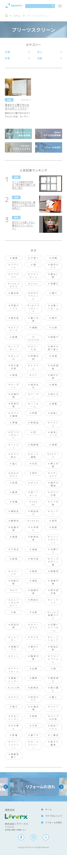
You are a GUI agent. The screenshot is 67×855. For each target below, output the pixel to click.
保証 (35, 580)
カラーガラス (34, 626)
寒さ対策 (55, 465)
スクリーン (55, 708)
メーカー (35, 395)
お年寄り (35, 529)
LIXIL (35, 283)
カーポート (15, 386)
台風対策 (15, 395)
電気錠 (15, 317)
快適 (7, 52)
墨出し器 (55, 275)
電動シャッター (13, 679)
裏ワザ (35, 735)
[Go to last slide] (5, 787)
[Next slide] (61, 787)
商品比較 (55, 648)
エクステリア (14, 329)
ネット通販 (35, 455)
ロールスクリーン (33, 744)
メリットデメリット (53, 539)
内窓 (35, 463)
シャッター (15, 639)
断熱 (15, 558)
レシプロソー (14, 348)
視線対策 (55, 582)
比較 (35, 612)
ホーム (48, 809)
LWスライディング (34, 308)
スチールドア (54, 474)
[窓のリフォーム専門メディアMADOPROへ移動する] (6, 16)
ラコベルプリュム (53, 659)
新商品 (35, 422)
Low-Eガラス (15, 285)
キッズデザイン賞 (53, 561)
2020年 (15, 687)
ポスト (35, 482)
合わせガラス (14, 474)
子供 (35, 725)
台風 (35, 668)
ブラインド (15, 266)
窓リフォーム (34, 494)
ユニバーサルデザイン (13, 602)
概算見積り (15, 756)
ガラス (15, 697)
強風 (15, 336)
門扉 (35, 413)
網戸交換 (55, 376)
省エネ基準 (55, 743)
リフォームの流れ (53, 822)
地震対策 (15, 529)
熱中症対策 (55, 592)
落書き (55, 283)
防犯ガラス (35, 699)
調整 (54, 403)
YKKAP (35, 520)
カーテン (55, 513)
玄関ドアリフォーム (53, 627)
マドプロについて (53, 815)
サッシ (15, 656)
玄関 (54, 257)
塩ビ (15, 463)
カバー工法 (35, 348)
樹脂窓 (55, 571)
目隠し (55, 413)
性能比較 (15, 582)
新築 (35, 716)
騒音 (35, 677)
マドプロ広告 (54, 718)
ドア (35, 375)
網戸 (54, 317)
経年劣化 (35, 386)
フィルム (15, 446)
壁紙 (35, 571)
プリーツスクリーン (13, 744)
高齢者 (35, 444)
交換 (54, 327)
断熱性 (35, 687)
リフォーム (35, 405)
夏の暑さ (55, 689)
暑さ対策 (35, 319)
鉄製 (54, 527)
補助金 (15, 511)
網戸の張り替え (53, 348)
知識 (39, 58)
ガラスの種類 (14, 414)
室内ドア (35, 648)
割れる (55, 394)
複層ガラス (15, 648)
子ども (35, 637)
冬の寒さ (15, 727)
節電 (15, 735)
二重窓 (55, 735)
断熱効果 (35, 538)
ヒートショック (53, 639)
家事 (7, 58)
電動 (35, 327)
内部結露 (55, 367)
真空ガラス (55, 266)
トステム (35, 367)
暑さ (54, 697)
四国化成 (35, 357)
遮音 (15, 375)
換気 (54, 520)
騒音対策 (35, 658)
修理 (54, 355)
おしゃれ (15, 357)
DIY (15, 590)
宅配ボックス (14, 307)
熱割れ (35, 599)
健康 (15, 257)
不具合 (15, 549)
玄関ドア (55, 551)
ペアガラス (15, 275)
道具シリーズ (54, 434)
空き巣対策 (15, 367)
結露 (35, 549)
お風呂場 (35, 708)
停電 (15, 422)
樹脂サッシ (55, 338)
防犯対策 (15, 626)
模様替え (55, 679)
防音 (15, 482)
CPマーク (54, 455)
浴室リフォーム (53, 307)
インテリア (55, 601)
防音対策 (15, 405)
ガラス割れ (15, 455)
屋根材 (15, 520)
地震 (15, 501)
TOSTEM (33, 339)
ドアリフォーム (13, 670)
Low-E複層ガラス (53, 615)
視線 (54, 444)
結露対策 (35, 592)
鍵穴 (54, 293)
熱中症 (35, 558)
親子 (15, 706)
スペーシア (15, 573)
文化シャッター (13, 718)
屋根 (15, 492)
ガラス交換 (55, 494)
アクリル (55, 424)
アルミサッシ (34, 275)
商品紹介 (35, 513)
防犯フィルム (54, 727)
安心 (39, 52)
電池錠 (15, 293)
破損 (54, 384)
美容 (15, 536)
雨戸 (35, 473)
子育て (35, 257)
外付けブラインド (33, 295)
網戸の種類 (55, 484)
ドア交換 (55, 503)
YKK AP (35, 503)
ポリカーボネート (13, 435)
